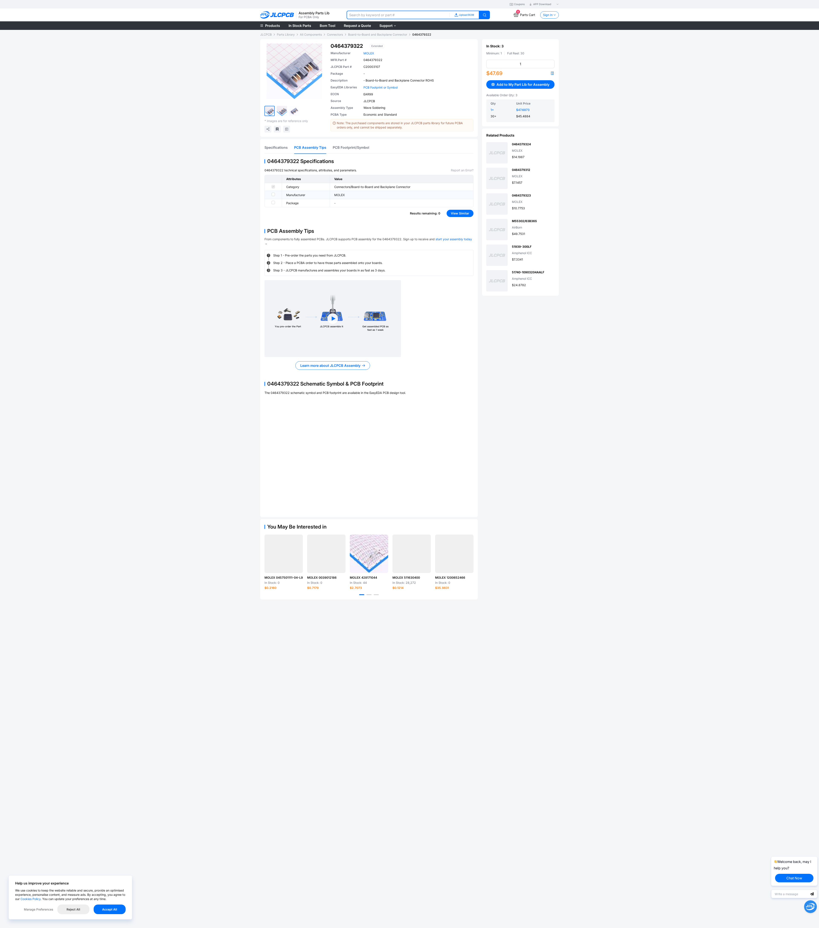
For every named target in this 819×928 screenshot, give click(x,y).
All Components (311, 34)
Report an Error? (462, 170)
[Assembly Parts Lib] (277, 15)
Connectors (335, 34)
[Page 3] (376, 594)
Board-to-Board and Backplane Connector (377, 34)
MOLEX (368, 53)
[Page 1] (361, 594)
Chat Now (794, 878)
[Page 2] (369, 594)
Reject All (73, 909)
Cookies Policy (30, 899)
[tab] (276, 147)
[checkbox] (273, 186)
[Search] (484, 15)
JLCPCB (266, 34)
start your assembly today (454, 239)
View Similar (460, 213)
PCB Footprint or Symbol (380, 87)
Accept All (109, 909)
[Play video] (332, 318)
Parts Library (286, 34)
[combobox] (398, 15)
